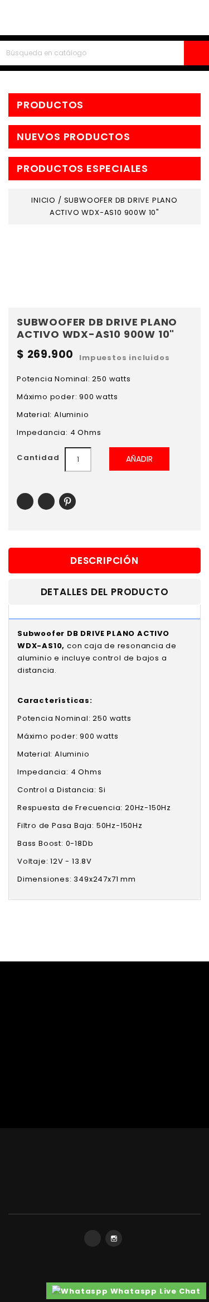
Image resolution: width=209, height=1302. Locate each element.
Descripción (104, 560)
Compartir (25, 502)
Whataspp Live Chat (154, 1291)
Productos (50, 105)
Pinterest (67, 502)
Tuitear (46, 502)
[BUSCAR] (196, 53)
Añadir (139, 459)
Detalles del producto (105, 592)
